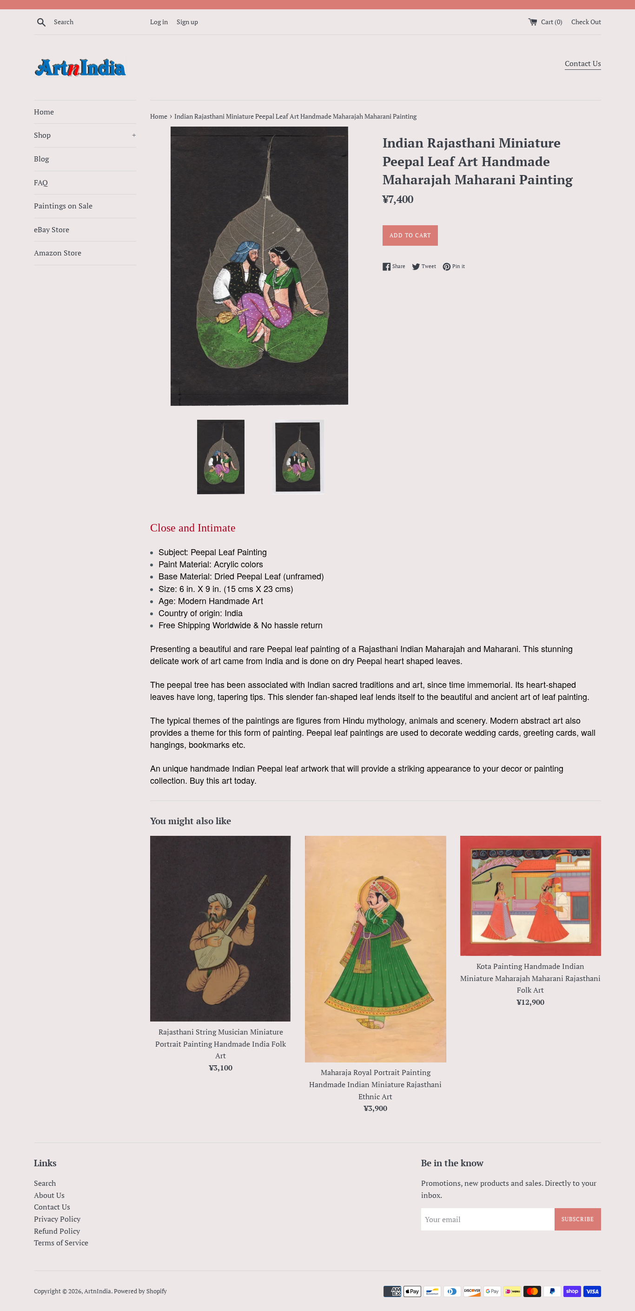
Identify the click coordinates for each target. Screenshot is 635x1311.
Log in (159, 21)
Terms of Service (61, 1242)
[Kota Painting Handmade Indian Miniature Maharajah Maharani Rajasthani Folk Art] (530, 896)
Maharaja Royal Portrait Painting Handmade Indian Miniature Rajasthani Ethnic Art (375, 1084)
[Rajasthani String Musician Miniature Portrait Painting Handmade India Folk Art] (220, 929)
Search (45, 1183)
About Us (49, 1195)
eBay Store (51, 229)
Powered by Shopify (140, 1291)
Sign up (187, 21)
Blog (41, 159)
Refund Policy (57, 1231)
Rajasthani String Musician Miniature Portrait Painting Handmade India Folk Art (220, 1044)
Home (44, 112)
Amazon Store (57, 253)
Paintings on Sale (63, 206)
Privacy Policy (57, 1219)
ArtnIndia (97, 1291)
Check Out (586, 21)
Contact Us (583, 63)
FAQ (41, 182)
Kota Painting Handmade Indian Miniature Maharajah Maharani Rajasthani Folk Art (530, 978)
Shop (85, 135)
